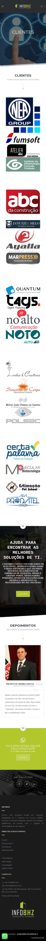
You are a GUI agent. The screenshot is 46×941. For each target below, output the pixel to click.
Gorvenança (6, 847)
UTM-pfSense (7, 858)
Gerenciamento (8, 850)
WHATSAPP (23, 757)
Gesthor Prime (7, 868)
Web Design (6, 862)
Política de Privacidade (10, 896)
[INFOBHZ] (23, 6)
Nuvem (4, 840)
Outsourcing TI (7, 843)
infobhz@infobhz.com (13, 886)
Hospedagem (7, 865)
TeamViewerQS (37, 938)
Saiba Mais (23, 594)
